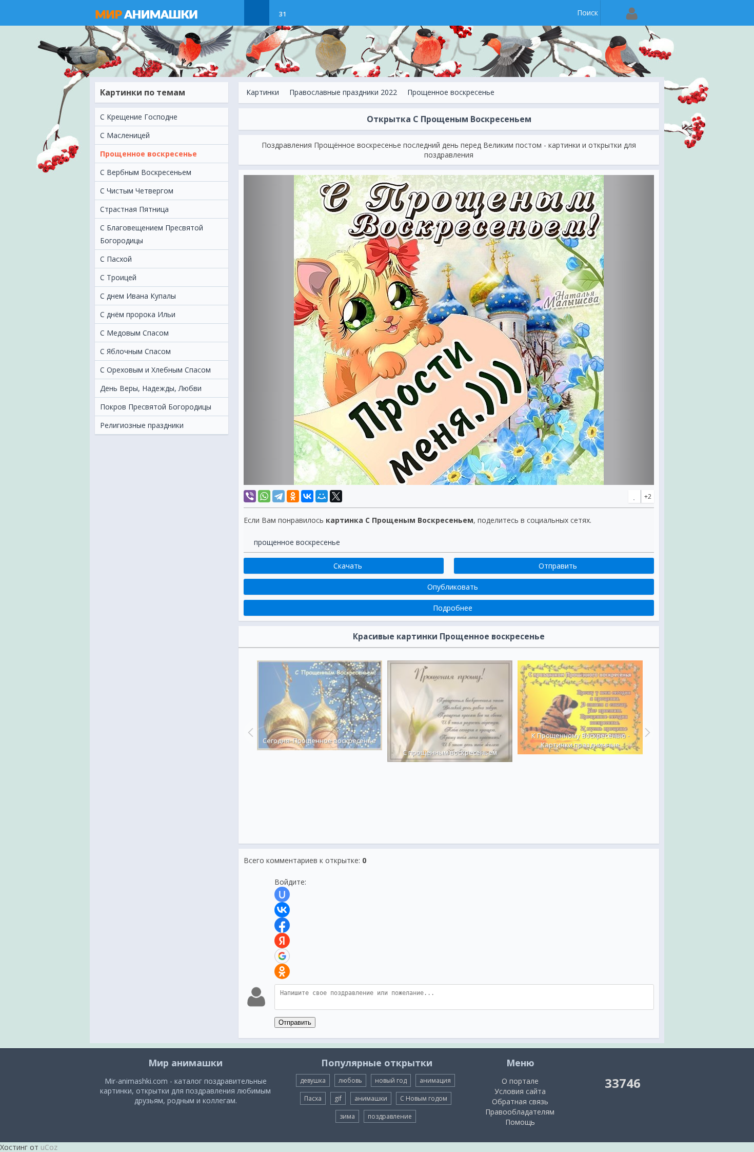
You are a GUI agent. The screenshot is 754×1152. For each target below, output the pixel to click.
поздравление (390, 1116)
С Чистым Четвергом (136, 191)
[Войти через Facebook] (282, 925)
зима (347, 1116)
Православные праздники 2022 (343, 92)
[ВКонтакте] (307, 496)
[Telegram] (278, 496)
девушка (313, 1080)
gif (338, 1098)
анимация (435, 1080)
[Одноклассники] (293, 496)
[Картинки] (256, 13)
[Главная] (156, 13)
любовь (350, 1080)
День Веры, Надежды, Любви (151, 388)
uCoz (49, 1147)
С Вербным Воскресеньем (145, 172)
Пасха (313, 1098)
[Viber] (250, 496)
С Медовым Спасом (134, 333)
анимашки (370, 1098)
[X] (336, 496)
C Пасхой (116, 259)
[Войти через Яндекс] (282, 940)
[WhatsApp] (264, 496)
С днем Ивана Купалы (138, 296)
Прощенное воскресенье (148, 154)
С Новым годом (423, 1098)
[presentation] (249, 732)
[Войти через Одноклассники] (282, 971)
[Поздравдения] (308, 13)
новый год (391, 1080)
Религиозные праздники (142, 425)
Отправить (295, 1022)
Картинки (262, 92)
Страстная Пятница (134, 209)
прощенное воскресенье (297, 542)
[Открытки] (231, 13)
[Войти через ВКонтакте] (282, 909)
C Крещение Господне (138, 117)
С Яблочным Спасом (135, 351)
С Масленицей (125, 135)
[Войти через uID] (282, 894)
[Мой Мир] (321, 496)
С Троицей (118, 277)
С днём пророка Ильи (137, 314)
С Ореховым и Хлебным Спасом (155, 370)
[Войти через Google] (282, 956)
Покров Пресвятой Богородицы (155, 407)
